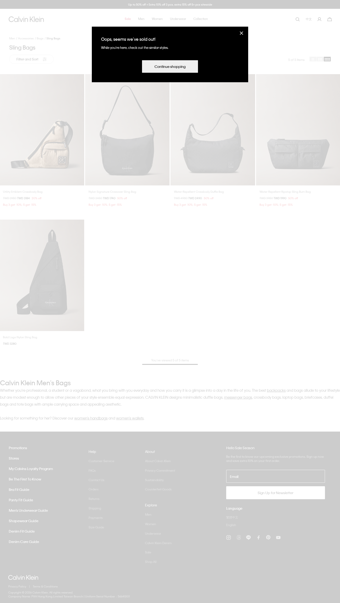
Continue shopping (170, 66)
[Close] (241, 33)
